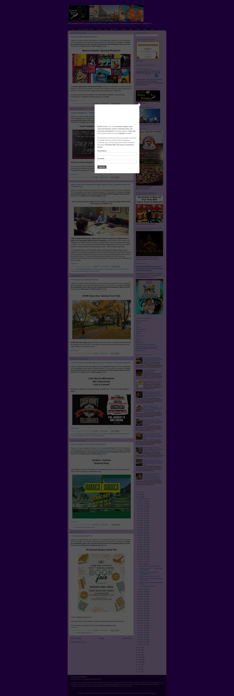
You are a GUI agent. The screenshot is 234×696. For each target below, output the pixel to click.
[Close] (139, 105)
